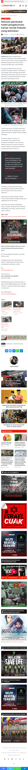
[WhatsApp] (17, 350)
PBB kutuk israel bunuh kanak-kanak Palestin (13, 216)
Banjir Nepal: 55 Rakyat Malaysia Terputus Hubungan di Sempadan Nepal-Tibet (13, 383)
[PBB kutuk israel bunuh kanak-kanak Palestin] (6, 304)
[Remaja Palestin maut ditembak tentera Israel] (18, 304)
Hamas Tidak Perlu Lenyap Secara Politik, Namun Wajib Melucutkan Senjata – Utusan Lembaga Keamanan (7, 461)
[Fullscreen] (25, 577)
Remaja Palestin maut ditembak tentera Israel (17, 309)
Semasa (8, 18)
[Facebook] (6, 350)
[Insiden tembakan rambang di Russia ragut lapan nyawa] (21, 437)
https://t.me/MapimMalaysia (8, 294)
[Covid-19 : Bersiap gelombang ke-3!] (7, 437)
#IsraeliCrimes (9, 343)
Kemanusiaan (9, 15)
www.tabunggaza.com (7, 270)
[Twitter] (10, 350)
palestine (3, 345)
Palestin (15, 15)
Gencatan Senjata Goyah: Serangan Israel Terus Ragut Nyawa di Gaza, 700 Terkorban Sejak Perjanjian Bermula (20, 461)
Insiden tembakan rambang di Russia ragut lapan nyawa (20, 444)
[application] (14, 572)
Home (3, 15)
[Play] (3, 577)
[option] (14, 378)
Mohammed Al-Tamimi (18, 343)
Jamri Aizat (5, 34)
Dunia (7, 376)
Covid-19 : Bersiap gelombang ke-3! (6, 443)
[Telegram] (21, 350)
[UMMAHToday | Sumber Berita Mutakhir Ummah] (9, 5)
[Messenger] (14, 350)
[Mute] (22, 577)
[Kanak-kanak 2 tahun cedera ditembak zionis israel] (6, 319)
